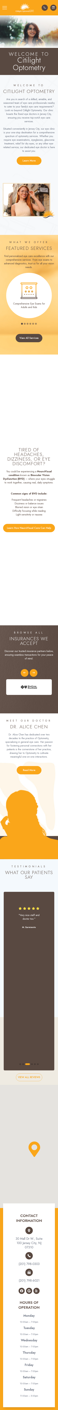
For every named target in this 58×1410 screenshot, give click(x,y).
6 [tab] (36, 324)
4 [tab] (30, 324)
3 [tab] (27, 324)
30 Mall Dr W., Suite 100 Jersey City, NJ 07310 (29, 1243)
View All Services (29, 338)
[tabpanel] (29, 295)
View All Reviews (29, 1077)
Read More (29, 770)
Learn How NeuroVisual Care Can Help (29, 528)
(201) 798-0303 (29, 1264)
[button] (5, 7)
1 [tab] (22, 324)
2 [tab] (25, 324)
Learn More (29, 160)
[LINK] (29, 274)
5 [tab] (33, 324)
